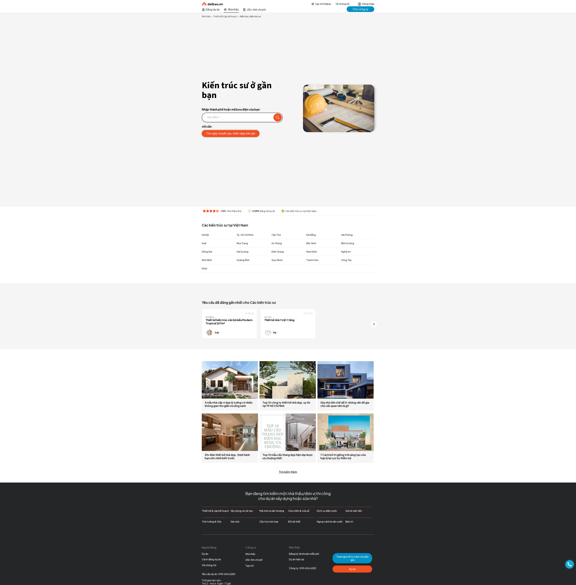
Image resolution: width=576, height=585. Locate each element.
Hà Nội (205, 234)
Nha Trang (242, 243)
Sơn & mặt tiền (353, 510)
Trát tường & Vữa (211, 521)
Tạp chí (249, 565)
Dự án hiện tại (296, 559)
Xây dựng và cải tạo (242, 510)
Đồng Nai (207, 251)
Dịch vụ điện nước (327, 510)
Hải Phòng (347, 234)
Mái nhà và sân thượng (271, 510)
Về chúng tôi (342, 3)
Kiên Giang (278, 251)
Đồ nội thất (294, 521)
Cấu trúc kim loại (268, 521)
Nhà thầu (250, 553)
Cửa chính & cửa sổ (298, 510)
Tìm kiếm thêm (288, 472)
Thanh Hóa (312, 260)
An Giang (277, 243)
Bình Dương (347, 243)
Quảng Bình (243, 260)
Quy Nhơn (277, 260)
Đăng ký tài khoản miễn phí (304, 553)
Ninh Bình (207, 260)
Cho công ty (360, 9)
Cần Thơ (276, 234)
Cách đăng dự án (211, 559)
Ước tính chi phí (253, 559)
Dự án (205, 553)
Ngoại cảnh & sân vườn (329, 521)
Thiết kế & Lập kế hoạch (215, 510)
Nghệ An (346, 251)
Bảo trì (349, 521)
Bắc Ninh (311, 243)
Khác (204, 268)
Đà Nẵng (311, 234)
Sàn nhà (235, 521)
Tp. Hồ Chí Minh (245, 234)
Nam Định (311, 251)
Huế (204, 243)
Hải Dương (242, 251)
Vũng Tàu (346, 260)
